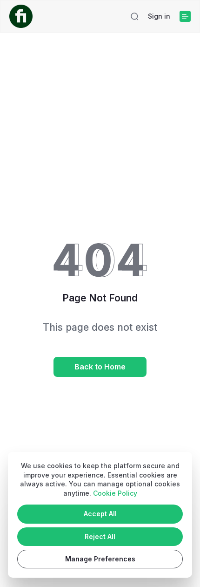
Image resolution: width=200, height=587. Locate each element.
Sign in (159, 16)
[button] (134, 16)
